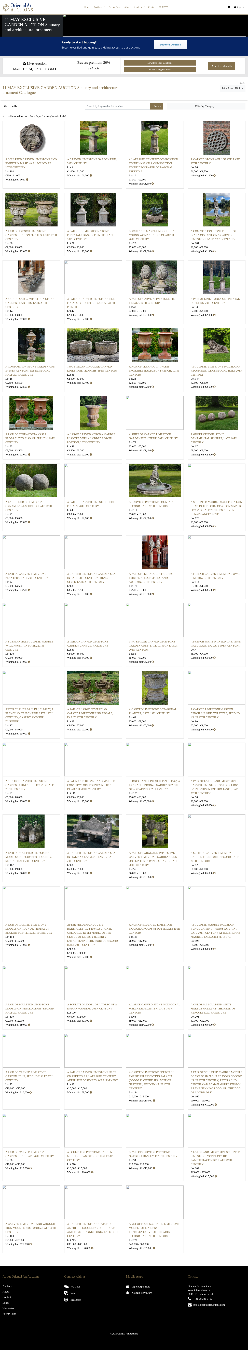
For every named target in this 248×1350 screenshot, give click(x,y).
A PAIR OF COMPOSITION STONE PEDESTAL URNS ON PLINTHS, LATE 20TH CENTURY (90, 235)
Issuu (73, 1293)
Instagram (75, 1299)
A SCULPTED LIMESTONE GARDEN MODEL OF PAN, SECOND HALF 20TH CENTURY (91, 1156)
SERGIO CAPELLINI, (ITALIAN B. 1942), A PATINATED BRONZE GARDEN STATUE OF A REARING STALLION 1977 (154, 785)
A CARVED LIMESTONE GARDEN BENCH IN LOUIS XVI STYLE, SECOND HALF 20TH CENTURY (215, 713)
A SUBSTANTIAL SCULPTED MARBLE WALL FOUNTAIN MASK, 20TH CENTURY (29, 645)
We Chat (75, 1286)
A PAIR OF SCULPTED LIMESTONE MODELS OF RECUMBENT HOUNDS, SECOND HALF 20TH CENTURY (28, 856)
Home (87, 7)
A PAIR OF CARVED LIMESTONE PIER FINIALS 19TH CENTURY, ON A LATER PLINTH (91, 302)
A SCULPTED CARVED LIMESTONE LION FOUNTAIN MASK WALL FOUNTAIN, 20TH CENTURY (31, 163)
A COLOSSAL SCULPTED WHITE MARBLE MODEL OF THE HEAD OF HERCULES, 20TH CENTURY (213, 1008)
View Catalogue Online (160, 69)
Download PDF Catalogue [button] (159, 63)
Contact (152, 7)
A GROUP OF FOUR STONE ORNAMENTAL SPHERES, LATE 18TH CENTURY (214, 438)
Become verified (170, 44)
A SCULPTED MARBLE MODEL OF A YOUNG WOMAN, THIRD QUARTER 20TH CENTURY (151, 235)
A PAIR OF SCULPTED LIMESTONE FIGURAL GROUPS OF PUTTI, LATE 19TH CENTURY (154, 928)
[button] (238, 7)
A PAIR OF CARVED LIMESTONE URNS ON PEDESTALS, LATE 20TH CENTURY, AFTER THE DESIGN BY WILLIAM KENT (92, 1076)
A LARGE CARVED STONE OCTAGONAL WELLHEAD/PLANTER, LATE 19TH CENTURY (154, 1008)
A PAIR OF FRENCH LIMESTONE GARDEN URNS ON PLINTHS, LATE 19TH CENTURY (31, 235)
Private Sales (115, 7)
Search (157, 106)
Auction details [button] (221, 66)
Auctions (98, 7)
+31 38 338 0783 (203, 1298)
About (127, 7)
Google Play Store (142, 1292)
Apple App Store (141, 1286)
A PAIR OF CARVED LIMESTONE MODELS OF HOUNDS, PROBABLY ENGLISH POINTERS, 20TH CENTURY (28, 928)
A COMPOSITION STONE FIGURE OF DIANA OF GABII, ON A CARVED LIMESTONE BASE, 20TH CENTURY (213, 235)
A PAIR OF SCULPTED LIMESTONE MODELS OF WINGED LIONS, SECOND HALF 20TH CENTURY (29, 1008)
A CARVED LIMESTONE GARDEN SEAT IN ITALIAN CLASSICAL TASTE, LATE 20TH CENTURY (92, 856)
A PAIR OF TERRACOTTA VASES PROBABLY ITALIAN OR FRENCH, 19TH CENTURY (154, 370)
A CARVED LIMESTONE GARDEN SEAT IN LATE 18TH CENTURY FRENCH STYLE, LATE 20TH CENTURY (92, 577)
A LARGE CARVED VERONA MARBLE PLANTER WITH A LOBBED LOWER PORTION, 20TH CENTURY (91, 438)
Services (138, 7)
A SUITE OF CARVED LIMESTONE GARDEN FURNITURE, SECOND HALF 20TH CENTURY (29, 785)
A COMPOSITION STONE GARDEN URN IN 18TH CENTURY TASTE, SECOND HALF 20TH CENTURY (30, 370)
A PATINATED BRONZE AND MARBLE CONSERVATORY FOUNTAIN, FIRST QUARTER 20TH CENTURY (91, 785)
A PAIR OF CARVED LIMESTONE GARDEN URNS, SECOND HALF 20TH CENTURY (29, 1076)
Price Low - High (231, 88)
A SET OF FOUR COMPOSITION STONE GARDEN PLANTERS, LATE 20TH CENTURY (29, 302)
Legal (6, 1302)
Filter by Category (205, 106)
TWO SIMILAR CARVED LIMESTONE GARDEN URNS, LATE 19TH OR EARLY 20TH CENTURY (153, 645)
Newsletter (8, 1308)
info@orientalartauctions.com (209, 1304)
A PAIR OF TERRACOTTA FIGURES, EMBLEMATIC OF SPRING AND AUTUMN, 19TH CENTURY (151, 577)
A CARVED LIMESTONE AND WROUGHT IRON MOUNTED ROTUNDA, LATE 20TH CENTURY (31, 1227)
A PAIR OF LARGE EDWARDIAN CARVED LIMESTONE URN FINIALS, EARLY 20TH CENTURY (90, 713)
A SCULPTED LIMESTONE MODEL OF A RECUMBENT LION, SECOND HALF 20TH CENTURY (216, 370)
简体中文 (163, 7)
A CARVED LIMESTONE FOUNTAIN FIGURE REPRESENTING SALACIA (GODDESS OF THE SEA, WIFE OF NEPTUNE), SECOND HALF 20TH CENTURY (151, 1080)
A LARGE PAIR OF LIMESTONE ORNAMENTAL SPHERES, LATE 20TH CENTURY (28, 506)
